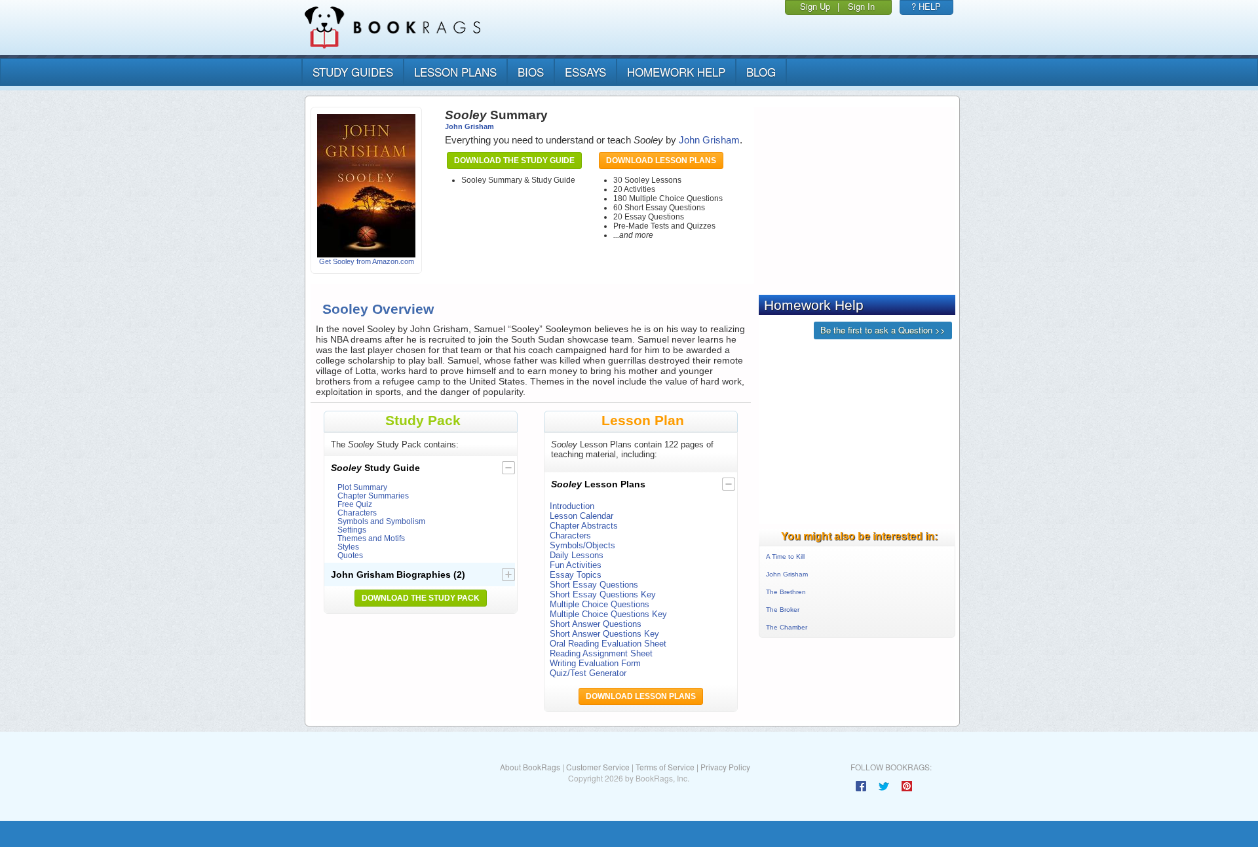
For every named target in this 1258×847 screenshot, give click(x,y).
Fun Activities (575, 565)
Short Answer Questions (595, 624)
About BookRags (530, 766)
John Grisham (469, 126)
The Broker (782, 609)
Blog (761, 72)
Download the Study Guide (514, 160)
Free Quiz (354, 504)
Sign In (861, 6)
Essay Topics (575, 575)
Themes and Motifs (371, 538)
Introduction (572, 506)
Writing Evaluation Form (595, 663)
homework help (676, 72)
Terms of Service (665, 766)
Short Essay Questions (594, 585)
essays (585, 72)
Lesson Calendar (581, 516)
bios (531, 72)
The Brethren (786, 591)
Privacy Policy (725, 766)
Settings (351, 529)
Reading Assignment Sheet (601, 653)
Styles (348, 546)
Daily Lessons (576, 555)
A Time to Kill (785, 556)
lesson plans (455, 72)
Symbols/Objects (582, 545)
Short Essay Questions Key (603, 594)
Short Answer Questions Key (604, 634)
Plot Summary (362, 487)
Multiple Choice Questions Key (608, 614)
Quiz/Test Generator (588, 673)
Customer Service (598, 766)
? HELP (926, 6)
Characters (357, 512)
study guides (353, 72)
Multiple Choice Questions (599, 604)
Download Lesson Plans (661, 160)
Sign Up (815, 6)
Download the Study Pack (421, 598)
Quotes (350, 555)
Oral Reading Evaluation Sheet (608, 644)
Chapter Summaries (373, 495)
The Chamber (786, 627)
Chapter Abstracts (584, 526)
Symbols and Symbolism (381, 521)
